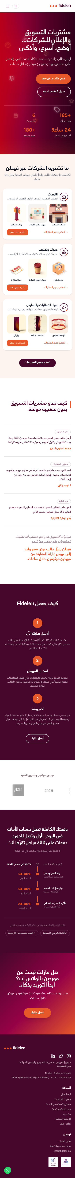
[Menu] (7, 6)
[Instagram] (69, 1056)
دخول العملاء (64, 1141)
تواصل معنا (65, 1124)
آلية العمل (66, 1095)
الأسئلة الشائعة (63, 1119)
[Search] (15, 6)
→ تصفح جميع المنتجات (56, 232)
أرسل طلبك (37, 738)
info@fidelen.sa (62, 1151)
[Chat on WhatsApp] (7, 1170)
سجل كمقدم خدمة (54, 91)
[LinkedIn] (53, 1056)
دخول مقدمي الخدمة (60, 1146)
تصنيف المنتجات (63, 1100)
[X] (61, 1056)
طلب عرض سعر (17, 232)
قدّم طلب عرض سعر (53, 78)
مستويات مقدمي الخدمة (58, 1104)
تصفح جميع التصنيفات (37, 362)
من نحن (67, 1114)
